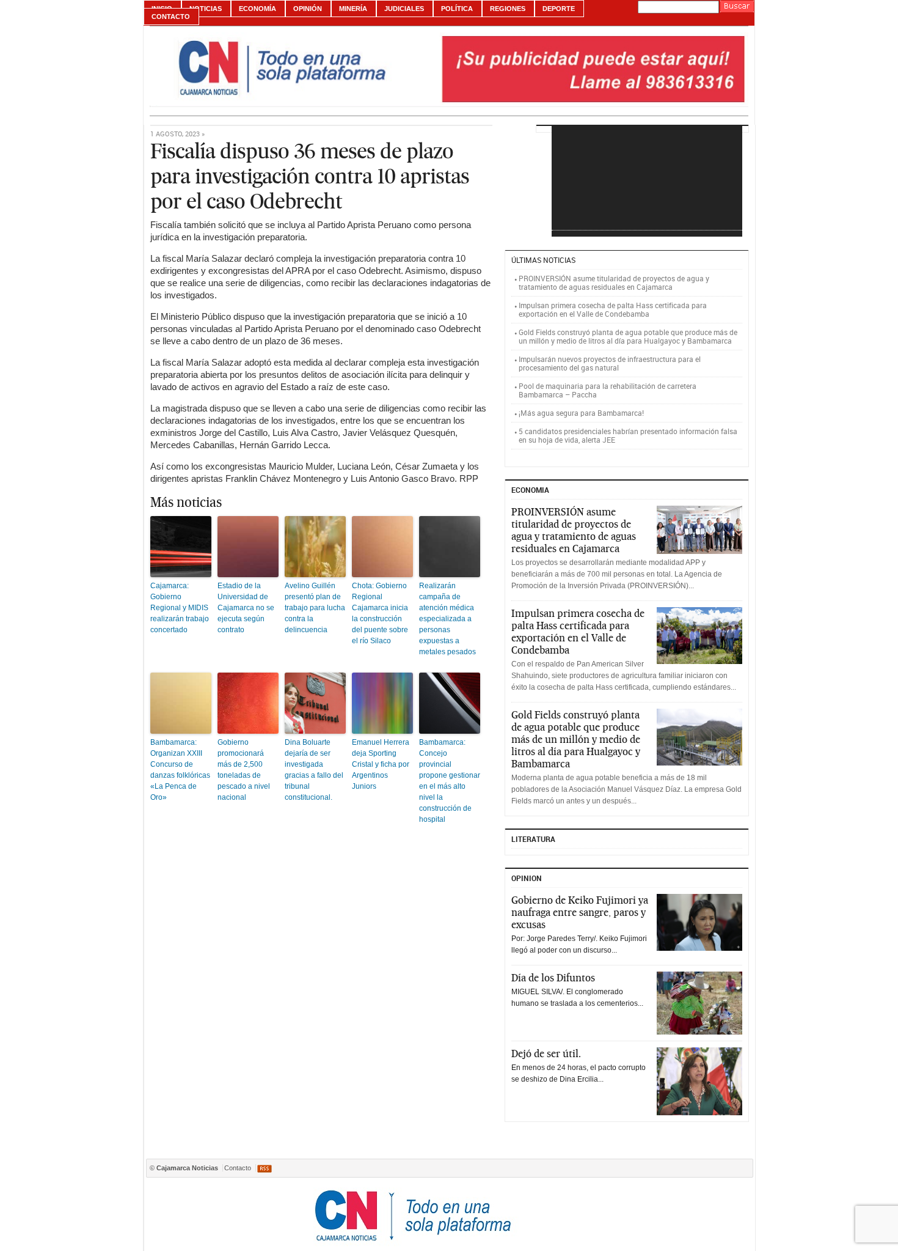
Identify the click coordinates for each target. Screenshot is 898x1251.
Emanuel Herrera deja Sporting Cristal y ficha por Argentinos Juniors (380, 764)
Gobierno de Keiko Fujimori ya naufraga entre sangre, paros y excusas (579, 912)
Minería (353, 8)
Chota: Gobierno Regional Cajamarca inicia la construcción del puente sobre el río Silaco (380, 613)
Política (457, 8)
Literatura (533, 839)
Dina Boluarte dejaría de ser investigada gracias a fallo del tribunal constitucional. (314, 770)
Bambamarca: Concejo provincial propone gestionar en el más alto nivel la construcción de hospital (449, 781)
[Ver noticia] (699, 530)
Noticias (205, 8)
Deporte (558, 8)
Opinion (526, 878)
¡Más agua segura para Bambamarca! (581, 413)
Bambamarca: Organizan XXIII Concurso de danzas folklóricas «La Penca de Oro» (180, 770)
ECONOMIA (530, 490)
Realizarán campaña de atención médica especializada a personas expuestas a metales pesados (447, 618)
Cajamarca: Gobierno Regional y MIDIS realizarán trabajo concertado (179, 607)
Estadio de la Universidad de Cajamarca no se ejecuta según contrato (245, 607)
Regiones (507, 8)
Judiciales (404, 8)
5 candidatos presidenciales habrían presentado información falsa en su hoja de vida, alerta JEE (628, 435)
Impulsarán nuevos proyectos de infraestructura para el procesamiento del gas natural (610, 363)
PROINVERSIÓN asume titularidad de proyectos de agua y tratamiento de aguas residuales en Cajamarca (614, 282)
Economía (257, 8)
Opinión (307, 8)
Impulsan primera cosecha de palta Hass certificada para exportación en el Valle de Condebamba (613, 309)
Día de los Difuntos (553, 978)
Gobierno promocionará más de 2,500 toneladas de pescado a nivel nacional (243, 770)
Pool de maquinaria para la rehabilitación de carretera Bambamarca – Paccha (607, 390)
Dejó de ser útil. (546, 1053)
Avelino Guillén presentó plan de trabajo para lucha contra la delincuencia (315, 607)
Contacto (170, 16)
